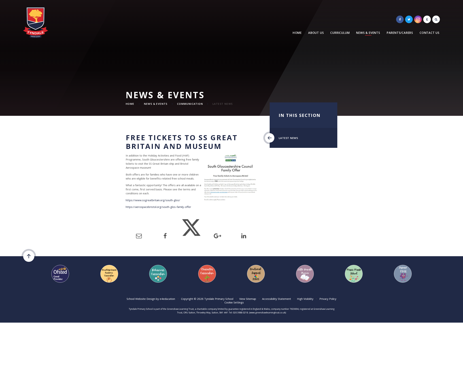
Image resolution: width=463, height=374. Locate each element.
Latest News (223, 103)
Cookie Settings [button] (234, 302)
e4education (167, 299)
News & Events (155, 103)
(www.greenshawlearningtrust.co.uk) (267, 312)
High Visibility (305, 299)
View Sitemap (247, 299)
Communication (190, 103)
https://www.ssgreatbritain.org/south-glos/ (153, 200)
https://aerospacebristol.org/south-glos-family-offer (158, 207)
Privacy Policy (327, 299)
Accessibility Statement (276, 299)
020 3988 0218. (241, 312)
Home (130, 103)
